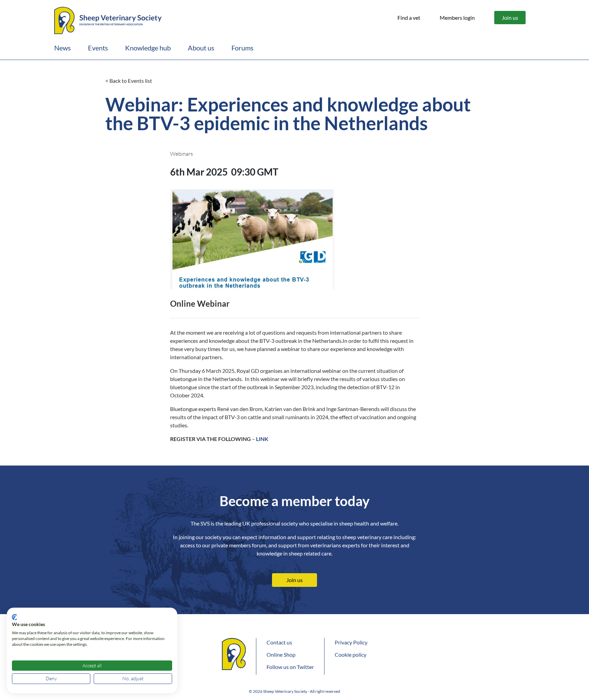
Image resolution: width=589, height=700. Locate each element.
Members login (457, 17)
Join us (510, 17)
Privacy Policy (351, 642)
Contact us (279, 642)
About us (201, 48)
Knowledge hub (148, 48)
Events (98, 48)
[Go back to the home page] (108, 19)
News (62, 48)
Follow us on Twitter (290, 667)
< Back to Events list (128, 80)
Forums (242, 48)
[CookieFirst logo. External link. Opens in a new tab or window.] (14, 617)
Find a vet (408, 17)
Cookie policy (350, 654)
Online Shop (281, 654)
